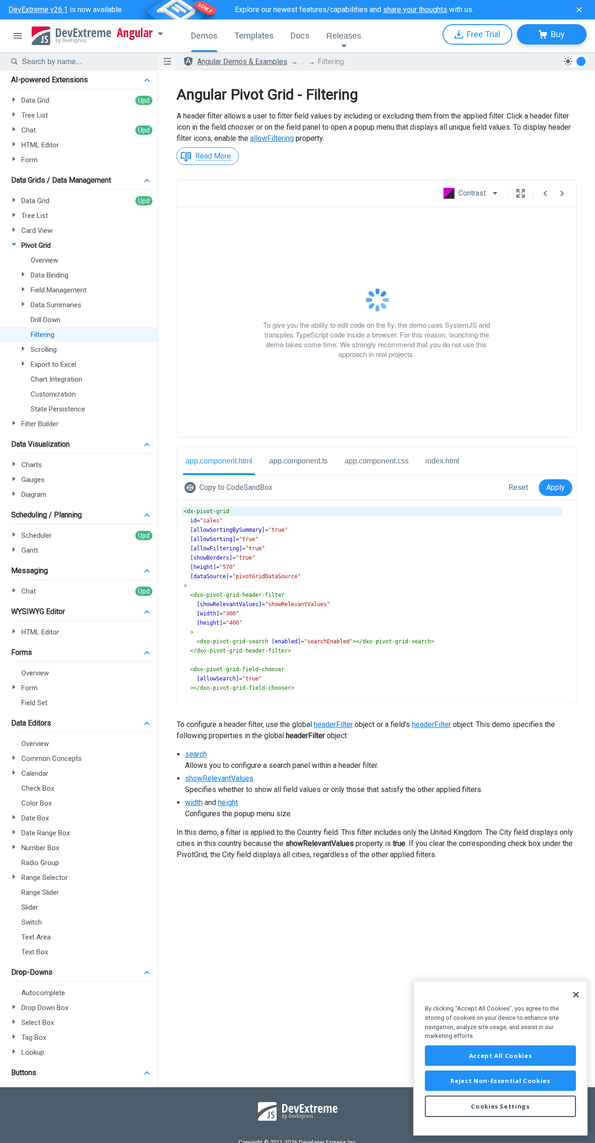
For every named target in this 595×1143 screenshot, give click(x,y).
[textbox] (84, 61)
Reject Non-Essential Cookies (500, 1081)
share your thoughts (415, 9)
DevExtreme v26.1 (38, 9)
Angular (135, 33)
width (194, 802)
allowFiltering (272, 138)
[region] (500, 1058)
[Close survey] (579, 9)
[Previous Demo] (545, 193)
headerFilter (333, 724)
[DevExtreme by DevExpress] (71, 35)
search (196, 754)
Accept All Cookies (500, 1055)
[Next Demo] (562, 193)
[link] (230, 487)
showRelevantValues (219, 778)
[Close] (576, 994)
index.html (442, 461)
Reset (518, 487)
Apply (555, 487)
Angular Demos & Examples (242, 61)
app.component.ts (298, 461)
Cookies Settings (500, 1106)
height (228, 802)
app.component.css (376, 461)
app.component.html (218, 461)
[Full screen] (520, 193)
